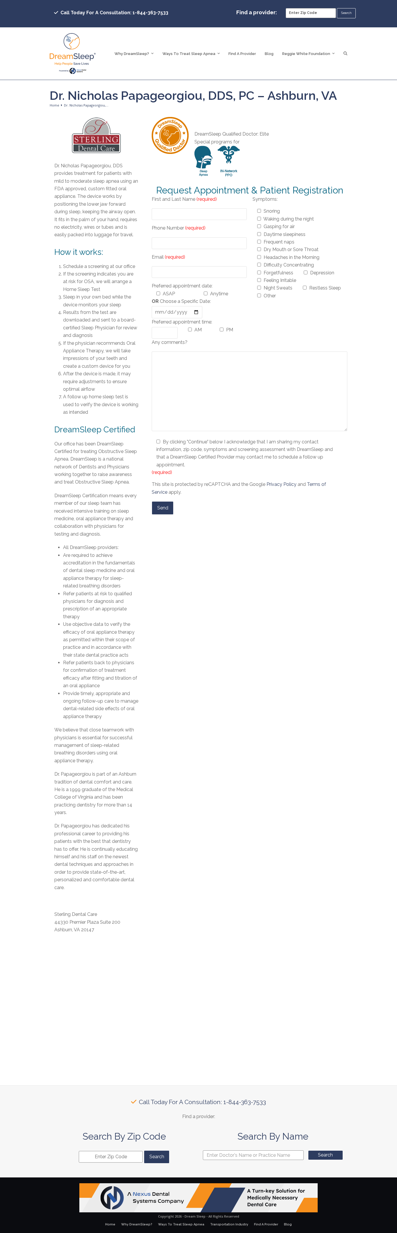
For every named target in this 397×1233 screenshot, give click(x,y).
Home (110, 1224)
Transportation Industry (229, 1224)
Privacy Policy (281, 484)
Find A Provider (266, 1224)
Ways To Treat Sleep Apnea (181, 1224)
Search (325, 1155)
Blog (288, 1224)
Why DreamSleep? (136, 1224)
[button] (345, 53)
